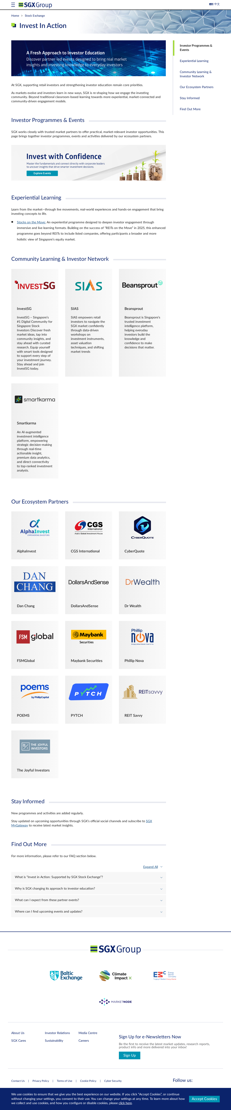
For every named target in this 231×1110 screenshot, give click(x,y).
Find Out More (190, 109)
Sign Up (129, 1055)
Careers (84, 1040)
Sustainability (54, 1040)
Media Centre (88, 1033)
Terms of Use (64, 1081)
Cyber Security (113, 1081)
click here (125, 1103)
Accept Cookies (204, 1099)
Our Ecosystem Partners (196, 87)
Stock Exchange (35, 15)
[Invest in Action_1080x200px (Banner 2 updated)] (88, 179)
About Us (17, 1033)
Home (15, 15)
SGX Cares (18, 1040)
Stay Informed (190, 98)
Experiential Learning (194, 61)
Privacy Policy (40, 1081)
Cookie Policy (88, 1081)
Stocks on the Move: (31, 222)
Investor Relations (57, 1033)
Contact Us (18, 1081)
